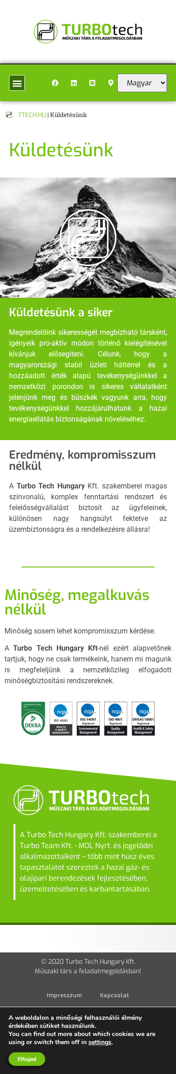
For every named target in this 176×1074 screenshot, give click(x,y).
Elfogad (27, 1059)
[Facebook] (55, 83)
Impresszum (64, 995)
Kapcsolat (114, 995)
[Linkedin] (73, 83)
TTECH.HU (32, 115)
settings (99, 1042)
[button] (17, 83)
